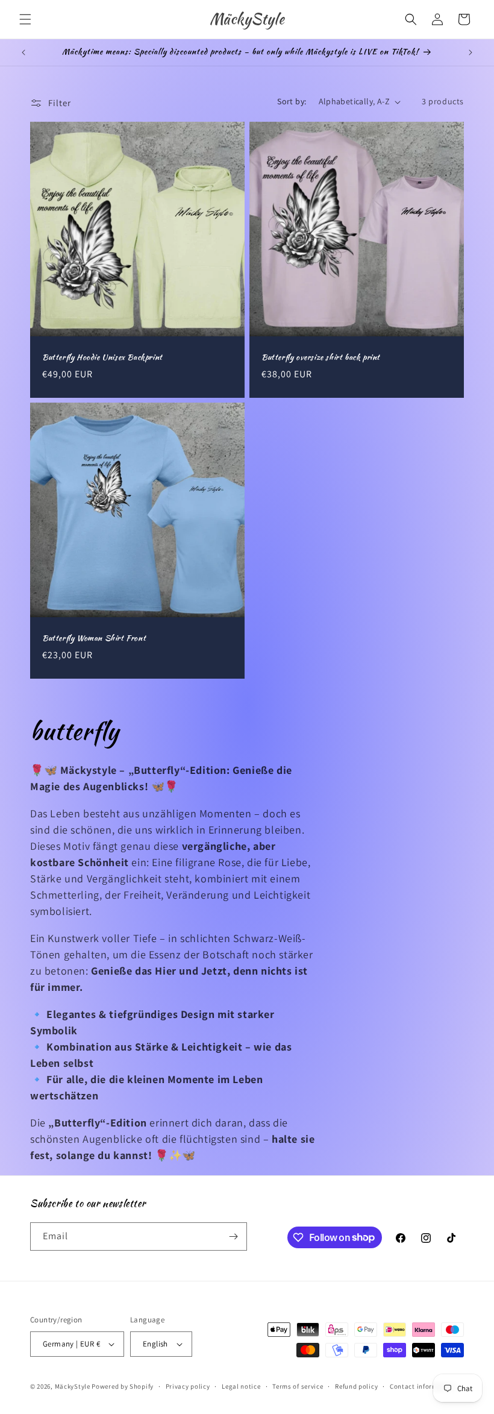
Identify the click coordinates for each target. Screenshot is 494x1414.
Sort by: (291, 101)
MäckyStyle (72, 1386)
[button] (25, 19)
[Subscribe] (233, 1236)
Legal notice (241, 1386)
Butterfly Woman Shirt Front (94, 638)
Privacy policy (188, 1386)
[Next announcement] (470, 52)
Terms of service (297, 1386)
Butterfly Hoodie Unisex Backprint (102, 358)
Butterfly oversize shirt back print (320, 358)
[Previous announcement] (23, 52)
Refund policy (356, 1386)
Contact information (422, 1386)
